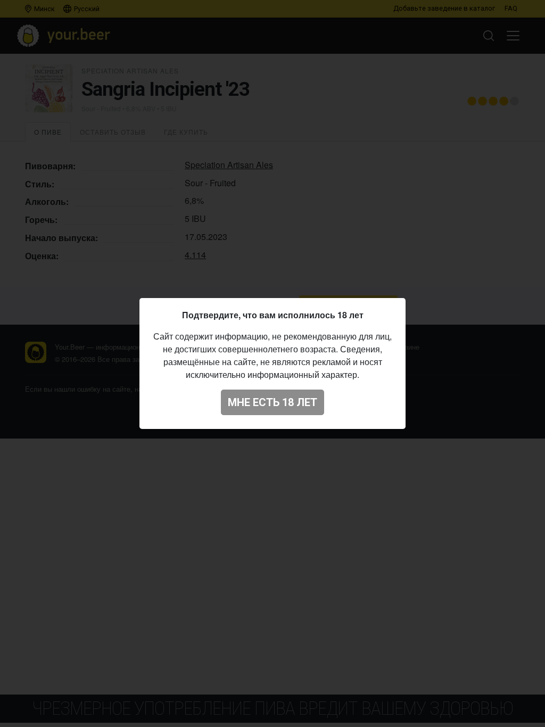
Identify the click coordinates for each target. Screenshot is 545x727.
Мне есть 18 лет (272, 402)
